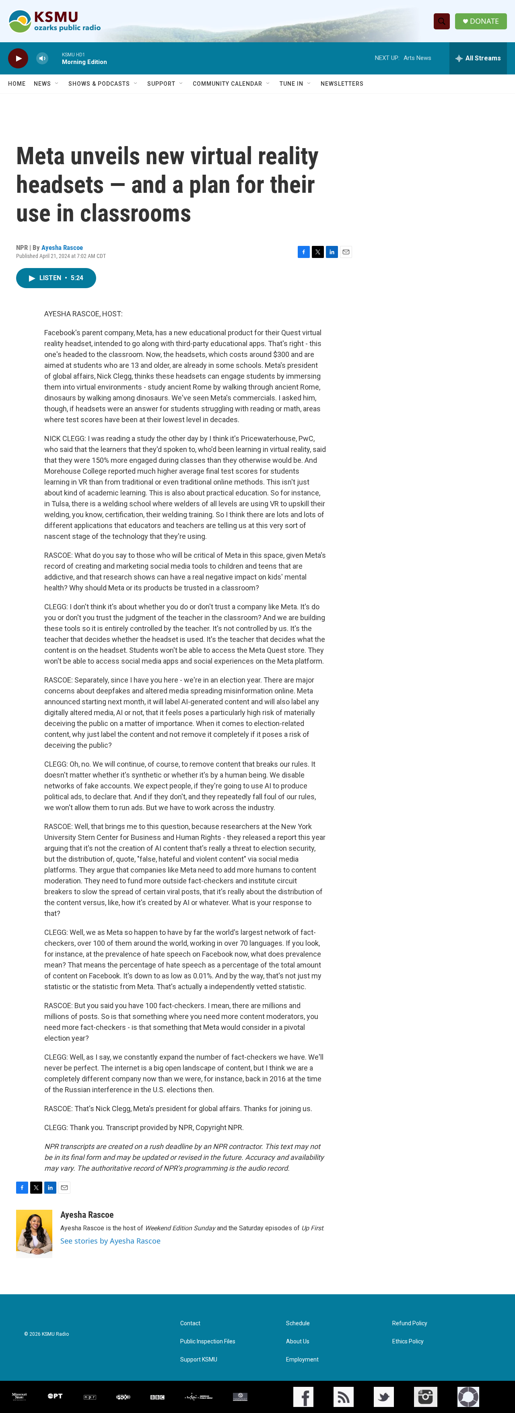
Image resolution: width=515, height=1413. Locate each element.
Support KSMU (198, 1360)
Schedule (298, 1323)
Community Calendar (227, 83)
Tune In (291, 83)
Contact (190, 1323)
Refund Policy (409, 1323)
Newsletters (342, 83)
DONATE (484, 21)
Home (17, 83)
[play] (18, 58)
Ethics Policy (408, 1342)
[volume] (42, 59)
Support (161, 83)
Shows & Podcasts (99, 83)
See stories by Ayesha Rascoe (110, 1241)
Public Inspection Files (207, 1342)
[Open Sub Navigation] (57, 83)
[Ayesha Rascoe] (34, 1234)
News (42, 83)
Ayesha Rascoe (62, 247)
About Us (297, 1342)
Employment (302, 1360)
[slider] (55, 58)
